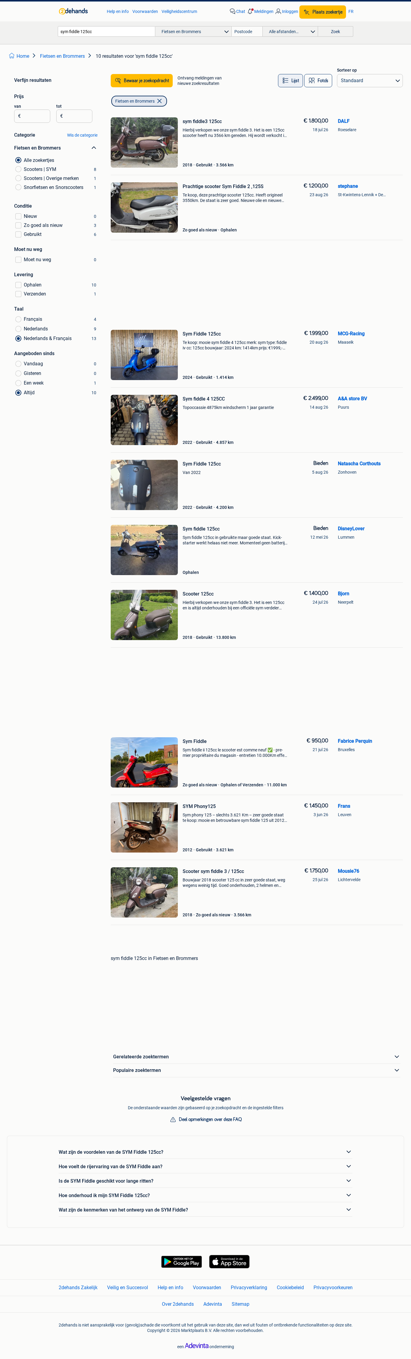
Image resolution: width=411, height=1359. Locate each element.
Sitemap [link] (240, 1304)
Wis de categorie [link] (82, 135)
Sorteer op (347, 70)
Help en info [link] (118, 11)
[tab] (290, 80)
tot (59, 106)
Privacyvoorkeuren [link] (333, 1287)
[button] (259, 11)
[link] (80, 11)
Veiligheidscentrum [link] (179, 11)
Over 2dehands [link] (178, 1304)
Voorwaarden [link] (145, 11)
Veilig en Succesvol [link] (127, 1287)
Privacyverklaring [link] (249, 1287)
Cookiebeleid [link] (290, 1287)
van (17, 106)
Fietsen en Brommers (135, 101)
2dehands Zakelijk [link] (78, 1287)
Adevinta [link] (212, 1304)
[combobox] (106, 31)
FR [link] (351, 11)
